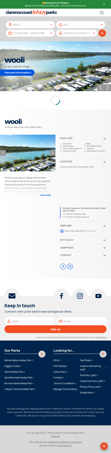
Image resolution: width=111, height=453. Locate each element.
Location (66, 161)
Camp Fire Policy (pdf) (91, 381)
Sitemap (55, 436)
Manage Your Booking (64, 389)
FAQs (56, 360)
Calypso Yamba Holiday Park (19, 389)
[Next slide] (107, 87)
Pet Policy (67, 240)
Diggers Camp (12, 366)
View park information (17, 72)
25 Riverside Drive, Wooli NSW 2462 (23, 127)
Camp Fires (59, 371)
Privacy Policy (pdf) (90, 386)
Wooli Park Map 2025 (74, 231)
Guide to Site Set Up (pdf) (90, 367)
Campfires (66, 247)
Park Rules (85, 360)
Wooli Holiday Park (13, 371)
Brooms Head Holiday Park (18, 383)
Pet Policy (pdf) (88, 375)
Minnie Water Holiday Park (17, 360)
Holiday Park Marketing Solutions (65, 442)
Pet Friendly (59, 366)
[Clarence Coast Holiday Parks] (31, 12)
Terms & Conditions (63, 383)
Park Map (66, 225)
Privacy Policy (101, 337)
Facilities (66, 138)
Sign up (55, 329)
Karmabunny (65, 445)
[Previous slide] (100, 87)
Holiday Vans (86, 392)
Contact (66, 255)
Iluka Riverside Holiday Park (18, 377)
